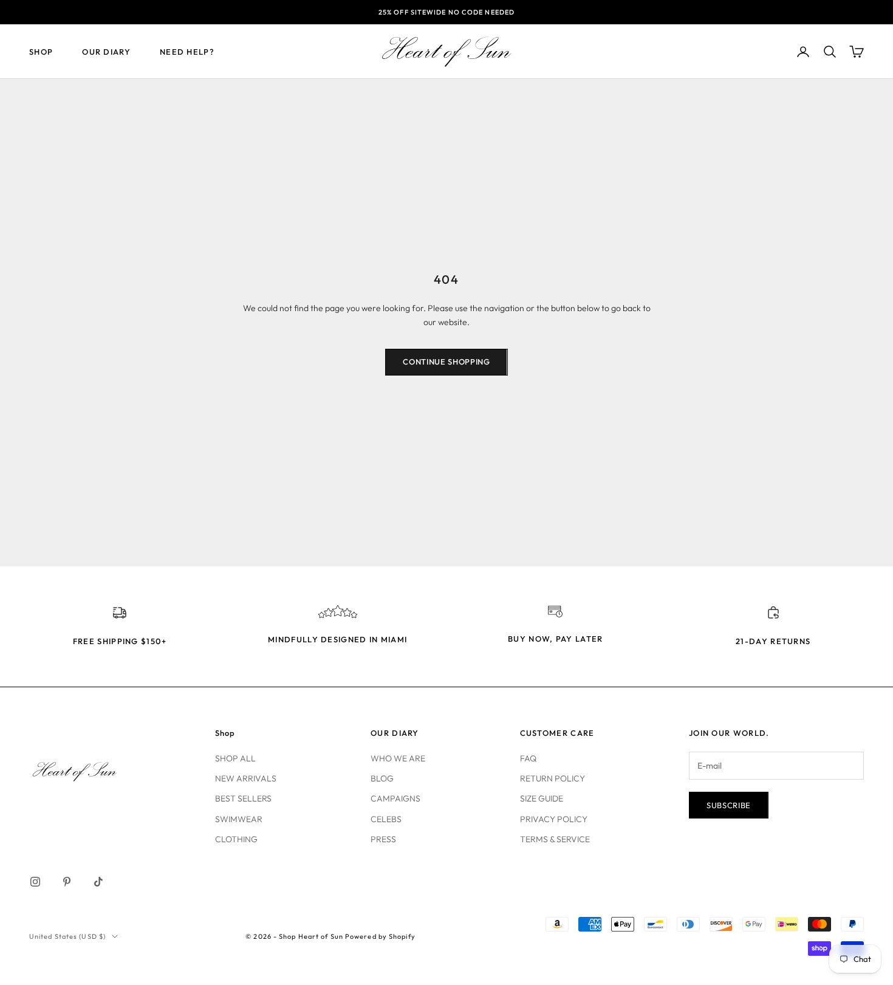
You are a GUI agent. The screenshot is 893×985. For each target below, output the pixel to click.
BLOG (382, 778)
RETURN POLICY (552, 778)
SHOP (41, 52)
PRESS (383, 839)
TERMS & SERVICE (555, 839)
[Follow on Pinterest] (67, 882)
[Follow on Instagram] (35, 882)
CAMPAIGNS (395, 798)
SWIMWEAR (238, 819)
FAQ (528, 758)
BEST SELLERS (243, 798)
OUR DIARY (106, 52)
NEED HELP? (187, 52)
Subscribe (729, 805)
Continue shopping (446, 361)
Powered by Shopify (380, 936)
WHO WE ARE (398, 758)
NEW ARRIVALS (245, 778)
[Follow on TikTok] (98, 882)
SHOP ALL (235, 758)
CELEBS (386, 819)
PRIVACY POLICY (553, 819)
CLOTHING (236, 839)
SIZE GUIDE (541, 798)
